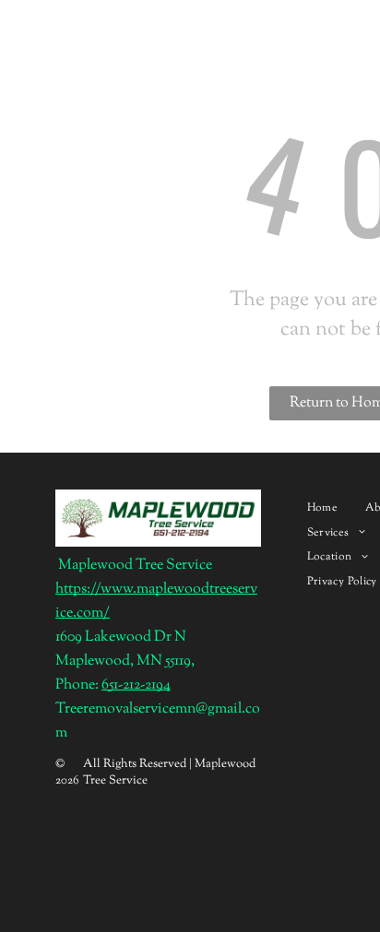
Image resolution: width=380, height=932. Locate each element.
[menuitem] (322, 507)
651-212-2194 (136, 685)
